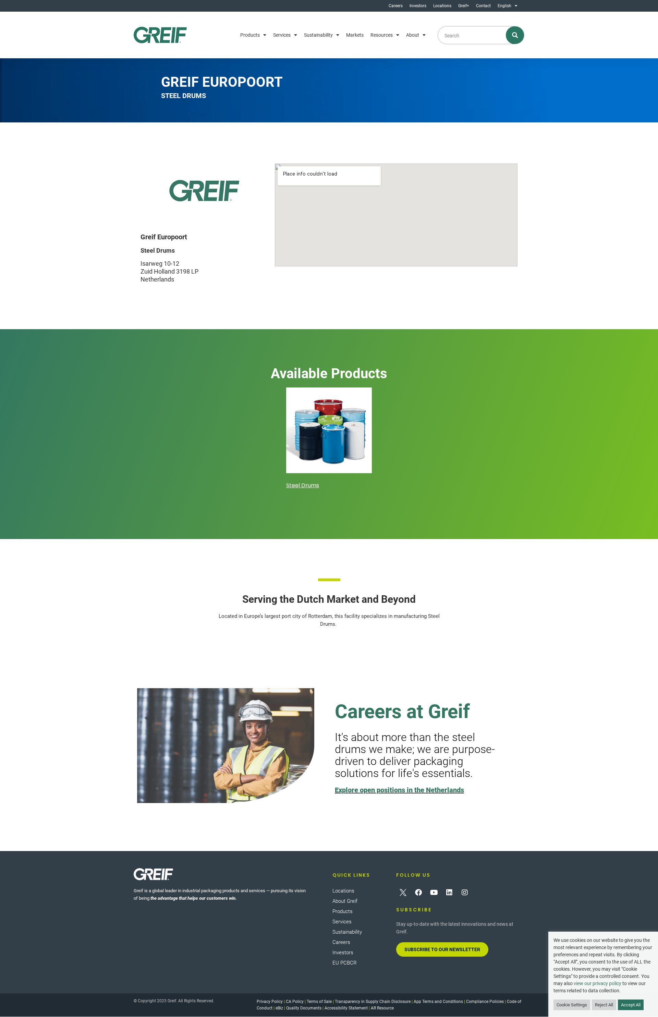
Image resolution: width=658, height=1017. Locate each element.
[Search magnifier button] (515, 35)
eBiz (279, 1008)
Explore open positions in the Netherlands (399, 790)
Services (282, 35)
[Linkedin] (449, 892)
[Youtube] (434, 892)
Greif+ (463, 5)
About (412, 35)
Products (250, 35)
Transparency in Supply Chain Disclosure (373, 1001)
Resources (381, 35)
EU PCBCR (344, 963)
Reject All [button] (604, 1004)
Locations (442, 5)
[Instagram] (465, 892)
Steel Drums (302, 485)
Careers (396, 5)
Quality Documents (303, 1008)
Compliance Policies (485, 1001)
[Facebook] (418, 892)
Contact (483, 5)
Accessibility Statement (346, 1008)
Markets (355, 35)
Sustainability (318, 35)
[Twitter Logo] (403, 892)
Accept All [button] (631, 1004)
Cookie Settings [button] (572, 1004)
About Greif (344, 901)
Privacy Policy (270, 1001)
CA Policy (295, 1001)
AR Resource (382, 1008)
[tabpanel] (329, 439)
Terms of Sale (319, 1001)
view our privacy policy (597, 983)
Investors (418, 5)
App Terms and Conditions (438, 1001)
